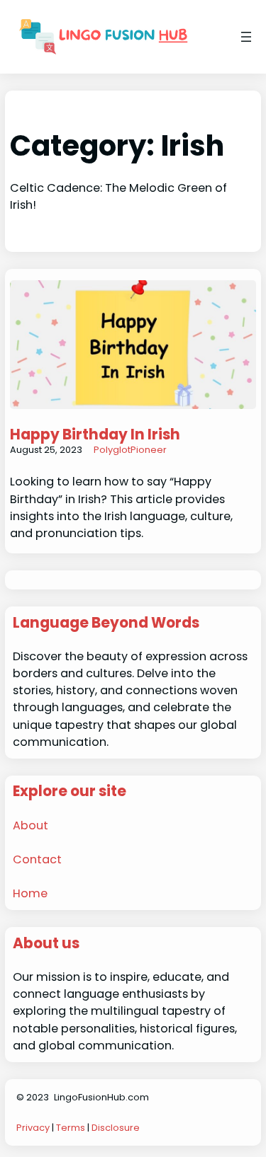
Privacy (33, 1128)
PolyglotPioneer (130, 450)
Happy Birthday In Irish (95, 434)
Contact (37, 859)
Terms (70, 1128)
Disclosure (116, 1128)
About (30, 825)
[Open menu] (246, 36)
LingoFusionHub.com (101, 1097)
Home (30, 893)
